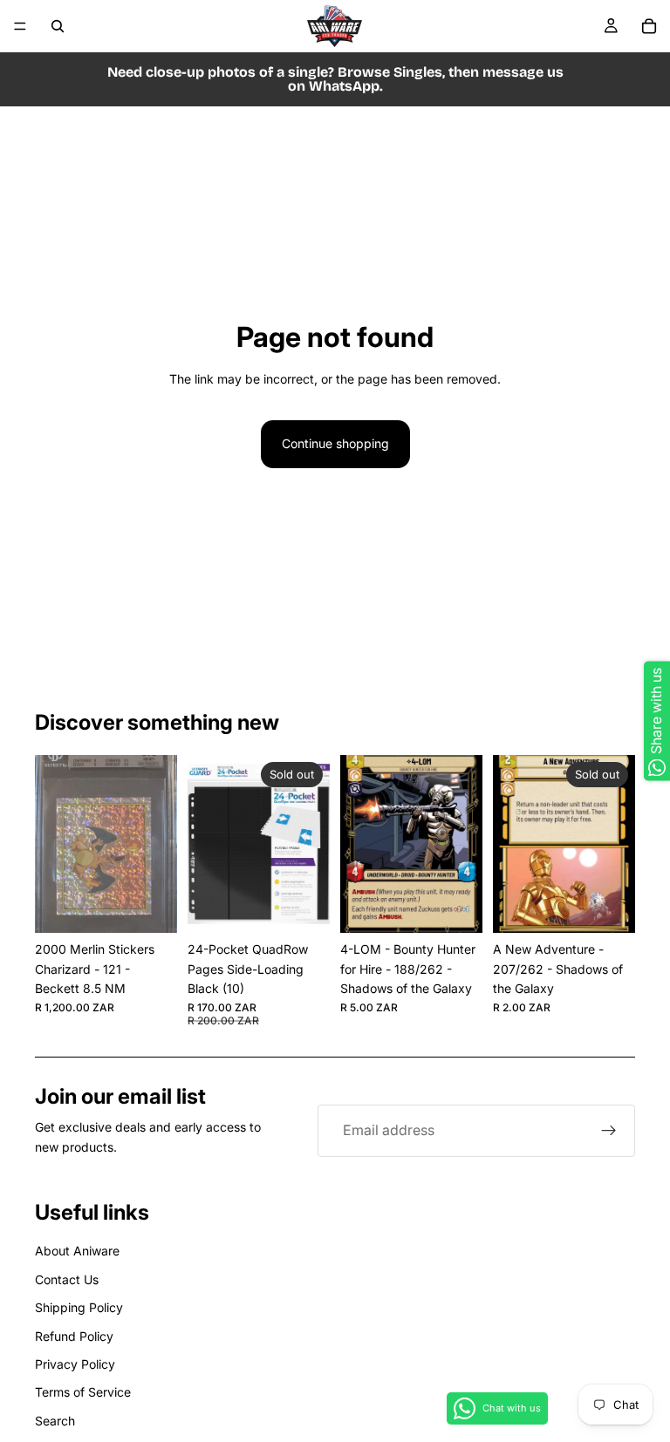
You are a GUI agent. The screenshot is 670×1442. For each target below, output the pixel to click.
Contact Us (67, 1279)
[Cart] (649, 26)
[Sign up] (609, 1130)
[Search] (57, 26)
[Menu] (20, 26)
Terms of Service (83, 1391)
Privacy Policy (75, 1364)
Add (165, 905)
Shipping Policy (79, 1307)
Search (55, 1420)
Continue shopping (335, 443)
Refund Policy (74, 1336)
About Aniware (77, 1250)
